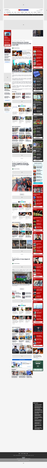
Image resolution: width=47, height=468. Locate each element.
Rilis (33, 455)
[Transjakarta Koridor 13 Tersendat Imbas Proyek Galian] (34, 151)
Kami (22, 455)
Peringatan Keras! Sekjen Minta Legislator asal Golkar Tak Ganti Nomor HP (28, 334)
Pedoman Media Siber (18, 455)
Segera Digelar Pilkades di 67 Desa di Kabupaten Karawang (39, 85)
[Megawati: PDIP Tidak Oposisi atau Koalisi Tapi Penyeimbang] (22, 330)
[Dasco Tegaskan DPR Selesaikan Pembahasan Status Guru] (34, 343)
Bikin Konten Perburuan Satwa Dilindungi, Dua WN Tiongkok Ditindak (39, 177)
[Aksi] (38, 306)
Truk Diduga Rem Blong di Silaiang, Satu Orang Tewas (31, 14)
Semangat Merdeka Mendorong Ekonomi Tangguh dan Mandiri (39, 180)
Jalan (32, 12)
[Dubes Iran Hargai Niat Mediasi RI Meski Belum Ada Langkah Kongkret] (15, 137)
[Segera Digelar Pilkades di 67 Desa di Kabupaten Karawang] (34, 85)
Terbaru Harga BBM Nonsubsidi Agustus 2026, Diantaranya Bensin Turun (38, 410)
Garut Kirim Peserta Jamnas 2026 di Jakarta (15, 236)
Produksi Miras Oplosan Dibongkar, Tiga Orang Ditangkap (7, 97)
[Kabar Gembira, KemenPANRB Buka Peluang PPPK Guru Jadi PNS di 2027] (34, 336)
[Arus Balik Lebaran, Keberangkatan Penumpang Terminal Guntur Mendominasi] (30, 244)
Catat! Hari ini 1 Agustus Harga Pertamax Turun (38, 405)
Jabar (5, 13)
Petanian (26, 12)
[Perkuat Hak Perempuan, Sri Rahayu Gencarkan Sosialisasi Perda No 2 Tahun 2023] (15, 148)
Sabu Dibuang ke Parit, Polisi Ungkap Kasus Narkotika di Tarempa (7, 94)
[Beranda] (12, 40)
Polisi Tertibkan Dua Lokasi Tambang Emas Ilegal (39, 247)
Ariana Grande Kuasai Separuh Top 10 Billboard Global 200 (7, 43)
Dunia (13, 13)
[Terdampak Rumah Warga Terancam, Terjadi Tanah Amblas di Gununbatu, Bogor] (15, 130)
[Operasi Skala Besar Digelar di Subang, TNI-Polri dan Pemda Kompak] (34, 204)
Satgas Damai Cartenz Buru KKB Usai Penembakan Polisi (39, 251)
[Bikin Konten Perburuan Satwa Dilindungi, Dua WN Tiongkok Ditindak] (34, 177)
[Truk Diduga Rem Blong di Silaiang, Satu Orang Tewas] (38, 144)
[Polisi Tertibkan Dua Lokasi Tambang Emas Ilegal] (34, 247)
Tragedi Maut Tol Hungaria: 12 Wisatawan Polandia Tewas (39, 158)
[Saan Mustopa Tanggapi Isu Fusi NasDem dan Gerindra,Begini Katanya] (15, 338)
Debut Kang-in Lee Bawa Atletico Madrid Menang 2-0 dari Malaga (39, 128)
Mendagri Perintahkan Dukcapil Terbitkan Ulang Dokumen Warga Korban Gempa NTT (30, 352)
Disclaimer (29, 455)
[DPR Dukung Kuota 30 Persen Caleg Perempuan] (22, 338)
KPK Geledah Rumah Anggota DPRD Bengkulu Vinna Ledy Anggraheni (40, 267)
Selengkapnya (7, 45)
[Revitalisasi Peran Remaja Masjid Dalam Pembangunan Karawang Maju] (23, 148)
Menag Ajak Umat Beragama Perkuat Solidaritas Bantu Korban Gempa (28, 94)
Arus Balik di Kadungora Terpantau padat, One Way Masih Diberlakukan (15, 247)
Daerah (15, 12)
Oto (34, 13)
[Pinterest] (27, 453)
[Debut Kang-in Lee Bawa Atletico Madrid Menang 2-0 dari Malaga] (34, 128)
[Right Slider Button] (42, 12)
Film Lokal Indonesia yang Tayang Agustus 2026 (7, 54)
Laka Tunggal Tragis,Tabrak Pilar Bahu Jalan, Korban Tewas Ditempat (28, 236)
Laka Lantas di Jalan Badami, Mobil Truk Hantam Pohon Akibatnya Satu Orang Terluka (39, 154)
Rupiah (30, 13)
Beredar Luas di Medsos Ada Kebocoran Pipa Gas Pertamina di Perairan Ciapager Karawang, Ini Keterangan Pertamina (38, 420)
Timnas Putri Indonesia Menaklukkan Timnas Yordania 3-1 (39, 132)
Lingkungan (39, 12)
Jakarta (8, 13)
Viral (41, 13)
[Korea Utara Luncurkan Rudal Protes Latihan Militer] (34, 316)
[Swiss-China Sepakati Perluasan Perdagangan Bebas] (34, 170)
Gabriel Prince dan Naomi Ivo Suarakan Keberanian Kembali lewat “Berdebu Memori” (7, 40)
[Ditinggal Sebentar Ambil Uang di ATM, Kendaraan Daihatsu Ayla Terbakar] (22, 225)
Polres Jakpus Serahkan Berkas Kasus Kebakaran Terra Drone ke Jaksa (29, 133)
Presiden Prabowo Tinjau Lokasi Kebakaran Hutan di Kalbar (40, 64)
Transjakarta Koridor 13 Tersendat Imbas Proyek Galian (39, 151)
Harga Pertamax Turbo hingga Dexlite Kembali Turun (38, 426)
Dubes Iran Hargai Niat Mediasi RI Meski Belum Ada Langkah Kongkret (15, 140)
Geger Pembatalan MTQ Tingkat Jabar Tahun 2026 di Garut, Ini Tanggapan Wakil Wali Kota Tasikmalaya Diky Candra (18, 94)
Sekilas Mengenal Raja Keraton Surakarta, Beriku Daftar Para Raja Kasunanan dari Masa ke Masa (38, 428)
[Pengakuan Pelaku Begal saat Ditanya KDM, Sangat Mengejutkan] (34, 88)
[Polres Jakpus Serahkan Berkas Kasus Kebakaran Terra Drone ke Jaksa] (29, 130)
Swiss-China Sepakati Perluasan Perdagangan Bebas (39, 170)
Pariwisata (35, 12)
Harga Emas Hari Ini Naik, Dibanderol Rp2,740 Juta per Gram (37, 218)
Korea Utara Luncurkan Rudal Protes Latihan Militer (39, 316)
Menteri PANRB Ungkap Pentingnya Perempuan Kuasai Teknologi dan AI (39, 319)
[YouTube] (24, 453)
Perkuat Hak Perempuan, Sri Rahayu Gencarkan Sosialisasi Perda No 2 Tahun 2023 (15, 151)
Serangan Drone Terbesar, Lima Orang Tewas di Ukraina (39, 296)
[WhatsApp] (22, 106)
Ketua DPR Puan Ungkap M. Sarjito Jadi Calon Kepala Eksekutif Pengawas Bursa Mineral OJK (39, 227)
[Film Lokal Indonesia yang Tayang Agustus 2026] (7, 51)
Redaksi (14, 455)
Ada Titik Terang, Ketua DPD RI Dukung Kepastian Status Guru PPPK (28, 293)
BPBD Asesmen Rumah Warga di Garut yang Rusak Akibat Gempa (28, 229)
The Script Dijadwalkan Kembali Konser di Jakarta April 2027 (7, 38)
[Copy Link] (25, 106)
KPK (19, 13)
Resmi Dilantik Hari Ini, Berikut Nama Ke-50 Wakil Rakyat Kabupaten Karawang (38, 407)
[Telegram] (23, 106)
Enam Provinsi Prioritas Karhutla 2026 (39, 61)
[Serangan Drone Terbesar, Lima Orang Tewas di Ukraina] (34, 296)
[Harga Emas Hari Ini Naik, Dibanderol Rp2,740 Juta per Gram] (38, 213)
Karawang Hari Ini (8, 12)
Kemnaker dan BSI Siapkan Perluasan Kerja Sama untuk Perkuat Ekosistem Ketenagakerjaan (28, 296)
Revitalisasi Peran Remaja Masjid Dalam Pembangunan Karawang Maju (22, 151)
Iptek (36, 13)
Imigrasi (22, 13)
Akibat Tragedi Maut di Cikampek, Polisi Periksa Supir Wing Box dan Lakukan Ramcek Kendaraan (30, 151)
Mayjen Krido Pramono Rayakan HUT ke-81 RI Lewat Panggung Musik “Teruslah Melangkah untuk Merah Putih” (18, 293)
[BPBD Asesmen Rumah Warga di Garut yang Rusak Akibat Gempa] (29, 225)
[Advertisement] (23, 5)
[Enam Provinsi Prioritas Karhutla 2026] (34, 61)
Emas (32, 13)
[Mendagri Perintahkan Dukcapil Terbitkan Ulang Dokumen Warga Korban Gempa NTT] (30, 349)
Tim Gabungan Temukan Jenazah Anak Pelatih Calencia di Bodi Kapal (21, 140)
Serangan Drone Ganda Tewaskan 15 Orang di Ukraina (37, 287)
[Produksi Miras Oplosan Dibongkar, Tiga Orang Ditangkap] (34, 58)
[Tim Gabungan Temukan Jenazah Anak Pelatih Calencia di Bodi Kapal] (22, 137)
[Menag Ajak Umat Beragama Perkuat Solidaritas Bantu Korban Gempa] (23, 94)
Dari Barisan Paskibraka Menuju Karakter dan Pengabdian (28, 97)
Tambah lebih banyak (22, 359)
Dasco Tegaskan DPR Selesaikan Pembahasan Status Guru (39, 343)
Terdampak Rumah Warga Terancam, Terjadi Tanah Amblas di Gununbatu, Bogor (15, 133)
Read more (22, 194)
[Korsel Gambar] (38, 33)
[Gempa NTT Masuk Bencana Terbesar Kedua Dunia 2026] (34, 290)
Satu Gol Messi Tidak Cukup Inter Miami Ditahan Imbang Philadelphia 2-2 (39, 135)
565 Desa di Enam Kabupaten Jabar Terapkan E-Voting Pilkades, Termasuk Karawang (29, 377)
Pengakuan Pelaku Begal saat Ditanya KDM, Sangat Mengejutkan (39, 88)
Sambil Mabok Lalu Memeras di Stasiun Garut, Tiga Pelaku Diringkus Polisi (15, 229)
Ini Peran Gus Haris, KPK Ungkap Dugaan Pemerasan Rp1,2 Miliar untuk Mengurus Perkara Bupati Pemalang (38, 423)
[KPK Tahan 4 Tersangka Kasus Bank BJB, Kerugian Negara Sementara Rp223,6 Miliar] (34, 273)
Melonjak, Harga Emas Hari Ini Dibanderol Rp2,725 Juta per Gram (39, 224)
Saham (27, 13)
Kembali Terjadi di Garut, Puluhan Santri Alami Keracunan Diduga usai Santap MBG (21, 236)
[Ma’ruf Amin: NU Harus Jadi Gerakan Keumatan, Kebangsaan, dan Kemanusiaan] (13, 97)
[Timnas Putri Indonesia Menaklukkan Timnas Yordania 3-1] (34, 132)
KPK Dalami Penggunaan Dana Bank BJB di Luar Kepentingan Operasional (39, 270)
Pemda (29, 12)
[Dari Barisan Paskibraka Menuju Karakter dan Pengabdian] (23, 97)
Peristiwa (18, 12)
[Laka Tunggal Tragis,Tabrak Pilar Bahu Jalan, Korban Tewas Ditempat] (29, 233)
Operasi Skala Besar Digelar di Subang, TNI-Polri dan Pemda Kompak (39, 204)
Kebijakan (26, 455)
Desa (12, 12)
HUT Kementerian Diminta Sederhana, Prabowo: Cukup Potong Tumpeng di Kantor (15, 352)
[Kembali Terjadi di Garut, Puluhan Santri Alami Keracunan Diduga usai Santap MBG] (22, 233)
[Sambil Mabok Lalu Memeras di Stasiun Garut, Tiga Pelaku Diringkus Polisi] (15, 225)
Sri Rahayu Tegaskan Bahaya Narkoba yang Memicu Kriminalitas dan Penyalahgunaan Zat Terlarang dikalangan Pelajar (22, 377)
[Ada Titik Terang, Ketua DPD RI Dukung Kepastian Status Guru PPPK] (23, 293)
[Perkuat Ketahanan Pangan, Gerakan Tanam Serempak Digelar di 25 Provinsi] (34, 167)
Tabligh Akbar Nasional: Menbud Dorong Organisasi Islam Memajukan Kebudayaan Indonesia (7, 90)
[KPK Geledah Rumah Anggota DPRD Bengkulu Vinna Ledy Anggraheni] (34, 267)
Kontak (24, 455)
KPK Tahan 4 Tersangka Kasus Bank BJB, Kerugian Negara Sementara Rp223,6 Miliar (39, 273)
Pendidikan (22, 12)
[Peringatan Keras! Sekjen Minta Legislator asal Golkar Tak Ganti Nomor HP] (29, 330)
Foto (38, 13)
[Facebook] (20, 106)
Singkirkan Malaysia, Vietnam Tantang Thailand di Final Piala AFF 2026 (37, 126)
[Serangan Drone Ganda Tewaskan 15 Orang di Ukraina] (38, 283)
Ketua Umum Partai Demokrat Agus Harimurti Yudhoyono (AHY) (15, 334)
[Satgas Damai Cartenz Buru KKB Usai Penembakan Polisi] (34, 251)
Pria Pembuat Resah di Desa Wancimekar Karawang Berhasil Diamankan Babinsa (15, 377)
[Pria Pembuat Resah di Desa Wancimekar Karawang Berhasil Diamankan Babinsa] (15, 373)
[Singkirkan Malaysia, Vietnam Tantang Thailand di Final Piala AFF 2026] (38, 121)
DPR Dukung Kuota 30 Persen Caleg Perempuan (21, 341)
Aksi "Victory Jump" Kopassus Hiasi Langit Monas (37, 310)
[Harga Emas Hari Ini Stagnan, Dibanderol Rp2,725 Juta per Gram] (34, 221)
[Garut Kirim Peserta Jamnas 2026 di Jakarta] (15, 233)
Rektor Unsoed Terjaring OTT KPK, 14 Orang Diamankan (37, 265)
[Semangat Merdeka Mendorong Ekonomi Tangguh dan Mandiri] (34, 180)
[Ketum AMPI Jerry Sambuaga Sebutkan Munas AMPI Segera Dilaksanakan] (29, 338)
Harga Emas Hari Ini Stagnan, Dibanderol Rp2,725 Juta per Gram (39, 221)
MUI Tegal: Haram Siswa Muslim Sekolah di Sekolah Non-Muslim (38, 418)
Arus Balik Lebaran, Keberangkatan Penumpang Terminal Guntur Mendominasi (30, 247)
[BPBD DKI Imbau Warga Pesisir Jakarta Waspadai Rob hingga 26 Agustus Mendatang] (34, 174)
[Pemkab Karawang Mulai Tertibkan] (34, 313)
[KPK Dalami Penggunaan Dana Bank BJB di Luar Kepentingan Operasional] (34, 270)
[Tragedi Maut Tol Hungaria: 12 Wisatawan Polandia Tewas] (34, 158)
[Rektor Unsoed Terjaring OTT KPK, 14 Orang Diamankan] (38, 260)
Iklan (31, 455)
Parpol (16, 13)
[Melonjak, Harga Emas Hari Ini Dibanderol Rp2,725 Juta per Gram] (34, 224)
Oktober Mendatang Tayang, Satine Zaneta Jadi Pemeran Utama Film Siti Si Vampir (7, 57)
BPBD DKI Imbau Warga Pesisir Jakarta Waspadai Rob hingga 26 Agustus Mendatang (39, 174)
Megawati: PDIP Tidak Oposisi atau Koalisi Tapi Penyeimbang (21, 334)
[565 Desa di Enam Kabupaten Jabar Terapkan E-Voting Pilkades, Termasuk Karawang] (29, 373)
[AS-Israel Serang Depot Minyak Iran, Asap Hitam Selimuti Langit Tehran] (22, 130)
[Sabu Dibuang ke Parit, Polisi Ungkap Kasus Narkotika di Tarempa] (34, 55)
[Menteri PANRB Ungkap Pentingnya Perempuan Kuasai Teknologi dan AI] (34, 319)
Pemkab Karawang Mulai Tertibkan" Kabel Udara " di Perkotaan (39, 313)
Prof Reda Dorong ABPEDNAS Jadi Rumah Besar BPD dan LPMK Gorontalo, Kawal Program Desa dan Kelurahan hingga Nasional (23, 352)
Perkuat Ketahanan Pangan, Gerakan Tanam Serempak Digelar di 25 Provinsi (39, 167)
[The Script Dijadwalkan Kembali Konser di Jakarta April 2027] (7, 34)
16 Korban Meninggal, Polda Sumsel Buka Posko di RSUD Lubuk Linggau (28, 140)
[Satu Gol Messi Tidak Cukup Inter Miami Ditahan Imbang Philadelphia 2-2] (34, 135)
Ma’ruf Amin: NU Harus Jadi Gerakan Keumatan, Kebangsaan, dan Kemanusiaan (18, 97)
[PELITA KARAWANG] (23, 10)
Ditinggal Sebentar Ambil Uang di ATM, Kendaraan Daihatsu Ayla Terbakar (22, 229)
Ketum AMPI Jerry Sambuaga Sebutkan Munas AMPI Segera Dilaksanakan (28, 341)
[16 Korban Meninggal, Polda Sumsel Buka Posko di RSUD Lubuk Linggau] (29, 137)
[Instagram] (23, 453)
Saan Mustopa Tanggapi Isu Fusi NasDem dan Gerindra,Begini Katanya (14, 341)
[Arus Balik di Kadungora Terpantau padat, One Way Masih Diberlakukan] (15, 244)
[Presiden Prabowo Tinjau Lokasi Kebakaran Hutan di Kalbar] (34, 64)
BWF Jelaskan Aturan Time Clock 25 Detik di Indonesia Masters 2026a (39, 412)
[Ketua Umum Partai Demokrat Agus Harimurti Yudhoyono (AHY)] (15, 330)
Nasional (11, 13)
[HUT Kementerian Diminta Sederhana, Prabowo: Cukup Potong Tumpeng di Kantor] (15, 349)
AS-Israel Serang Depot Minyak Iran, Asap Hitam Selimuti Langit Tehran (22, 133)
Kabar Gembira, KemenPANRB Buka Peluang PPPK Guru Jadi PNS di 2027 (39, 336)
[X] (19, 106)
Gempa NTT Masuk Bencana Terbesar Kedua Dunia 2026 (39, 290)
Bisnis (24, 13)
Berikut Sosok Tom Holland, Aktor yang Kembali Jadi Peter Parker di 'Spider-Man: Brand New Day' (7, 60)
